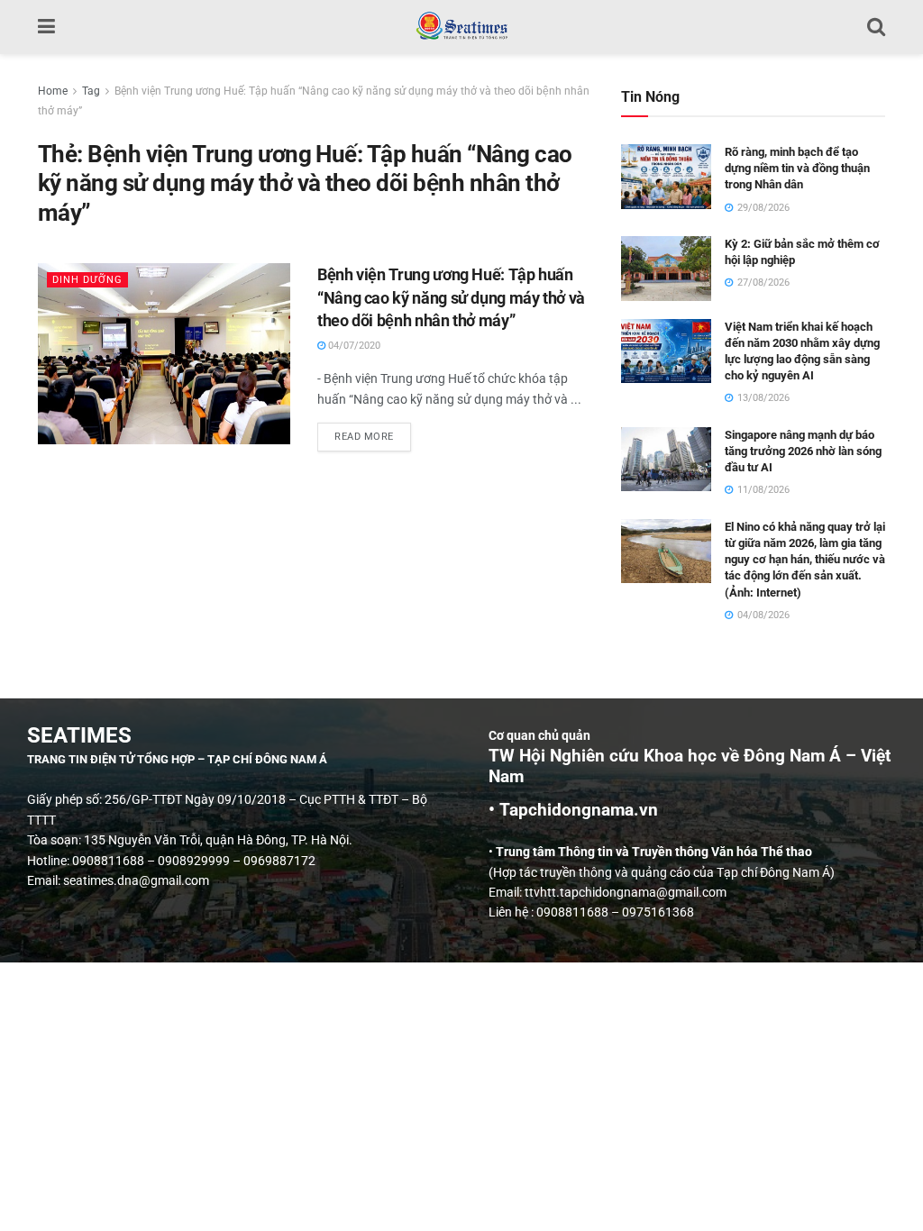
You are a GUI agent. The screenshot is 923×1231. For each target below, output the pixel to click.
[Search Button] (876, 27)
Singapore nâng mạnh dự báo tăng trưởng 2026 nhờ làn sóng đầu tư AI (803, 451)
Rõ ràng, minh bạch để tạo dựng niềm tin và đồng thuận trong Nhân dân (797, 168)
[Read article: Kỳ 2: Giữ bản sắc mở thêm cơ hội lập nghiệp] (666, 268)
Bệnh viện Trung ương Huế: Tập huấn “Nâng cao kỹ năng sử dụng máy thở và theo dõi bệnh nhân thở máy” (451, 297)
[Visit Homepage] (461, 27)
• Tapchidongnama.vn (573, 810)
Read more (372, 432)
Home (53, 91)
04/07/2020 (352, 345)
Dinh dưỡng (87, 280)
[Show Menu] (46, 27)
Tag (91, 91)
